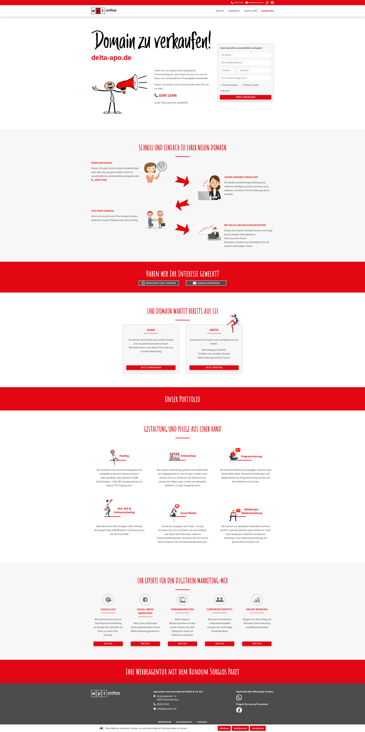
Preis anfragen (245, 97)
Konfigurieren (240, 728)
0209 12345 (168, 95)
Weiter (108, 643)
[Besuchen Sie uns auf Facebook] (272, 2)
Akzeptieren (258, 728)
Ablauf (220, 11)
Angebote (234, 11)
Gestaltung (250, 11)
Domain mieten (251, 85)
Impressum (164, 722)
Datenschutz (184, 722)
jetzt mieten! (214, 367)
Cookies (202, 722)
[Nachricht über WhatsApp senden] (267, 2)
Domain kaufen (230, 85)
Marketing (268, 11)
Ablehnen (224, 728)
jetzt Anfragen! (151, 367)
